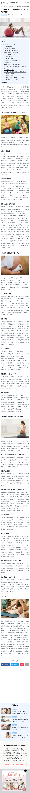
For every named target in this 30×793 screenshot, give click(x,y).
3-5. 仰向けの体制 (8, 75)
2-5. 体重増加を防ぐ (9, 62)
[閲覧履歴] (25, 2)
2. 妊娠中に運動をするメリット (10, 52)
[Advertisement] (15, 684)
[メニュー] (28, 2)
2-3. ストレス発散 (8, 58)
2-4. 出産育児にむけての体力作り (12, 60)
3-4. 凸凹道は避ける (9, 74)
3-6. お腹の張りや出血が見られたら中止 (14, 77)
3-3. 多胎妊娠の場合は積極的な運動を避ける (15, 72)
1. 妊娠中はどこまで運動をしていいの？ (12, 44)
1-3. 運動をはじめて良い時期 (11, 50)
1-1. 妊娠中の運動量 (9, 46)
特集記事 (6, 6)
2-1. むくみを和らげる (9, 54)
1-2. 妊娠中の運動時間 (9, 48)
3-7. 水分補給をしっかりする (11, 79)
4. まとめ (4, 82)
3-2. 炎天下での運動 (9, 70)
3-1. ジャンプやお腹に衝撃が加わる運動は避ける (15, 67)
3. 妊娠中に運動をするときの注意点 (11, 64)
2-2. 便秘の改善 (8, 56)
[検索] (21, 2)
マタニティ (11, 6)
